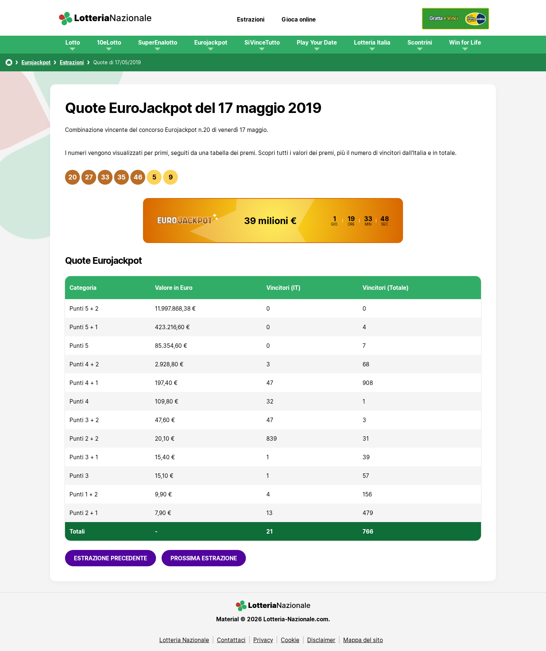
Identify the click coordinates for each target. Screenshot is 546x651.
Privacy (263, 640)
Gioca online (299, 19)
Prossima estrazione (203, 558)
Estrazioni (250, 19)
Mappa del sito (363, 640)
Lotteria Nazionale (184, 640)
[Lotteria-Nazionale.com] (105, 19)
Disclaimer (321, 640)
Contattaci (231, 640)
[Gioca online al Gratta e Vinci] (456, 27)
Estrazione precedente (110, 558)
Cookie (290, 640)
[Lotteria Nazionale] (9, 62)
